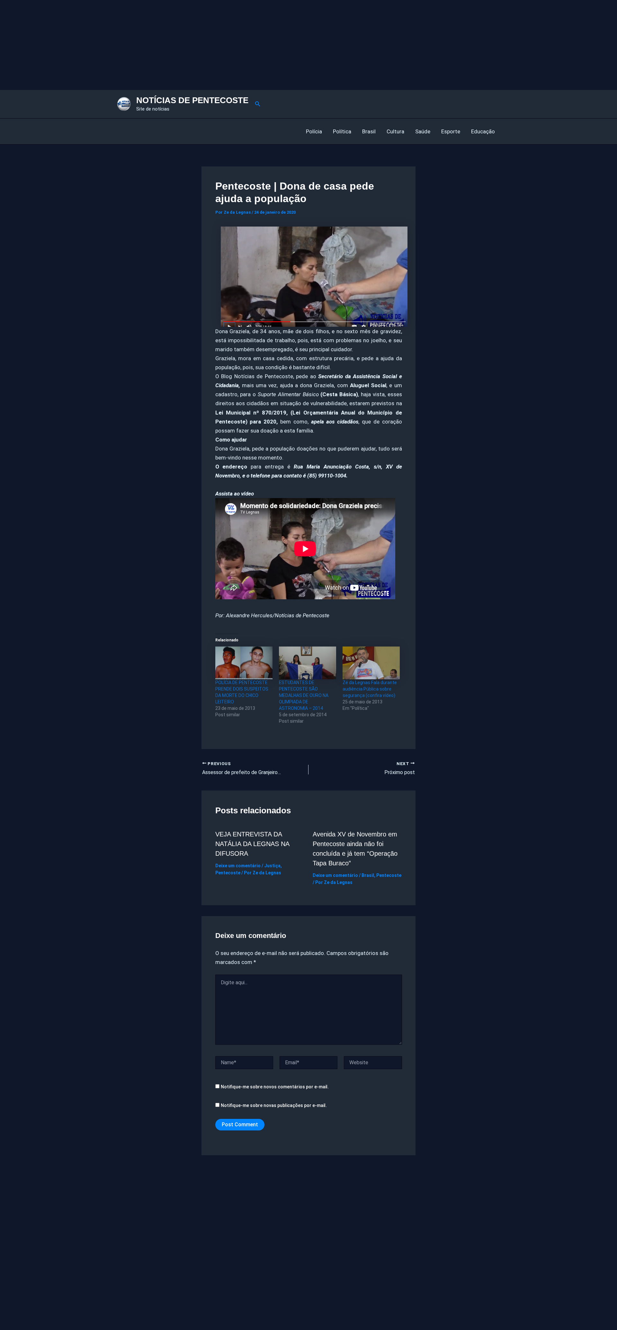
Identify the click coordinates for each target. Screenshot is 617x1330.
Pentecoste (227, 872)
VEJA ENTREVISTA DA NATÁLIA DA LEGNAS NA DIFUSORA (252, 844)
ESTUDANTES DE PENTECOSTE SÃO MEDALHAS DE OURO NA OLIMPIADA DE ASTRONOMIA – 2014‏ (303, 695)
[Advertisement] (193, 45)
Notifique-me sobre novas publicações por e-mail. (274, 1105)
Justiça (272, 865)
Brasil (369, 131)
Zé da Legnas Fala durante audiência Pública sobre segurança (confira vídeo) (370, 689)
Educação (483, 131)
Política (342, 131)
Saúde (422, 131)
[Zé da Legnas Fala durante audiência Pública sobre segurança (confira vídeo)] (371, 663)
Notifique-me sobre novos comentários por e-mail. (275, 1086)
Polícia (314, 131)
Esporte (450, 131)
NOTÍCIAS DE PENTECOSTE (192, 100)
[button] (258, 104)
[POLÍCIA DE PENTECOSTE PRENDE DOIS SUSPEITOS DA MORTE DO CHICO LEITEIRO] (244, 663)
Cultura (395, 131)
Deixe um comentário (238, 865)
